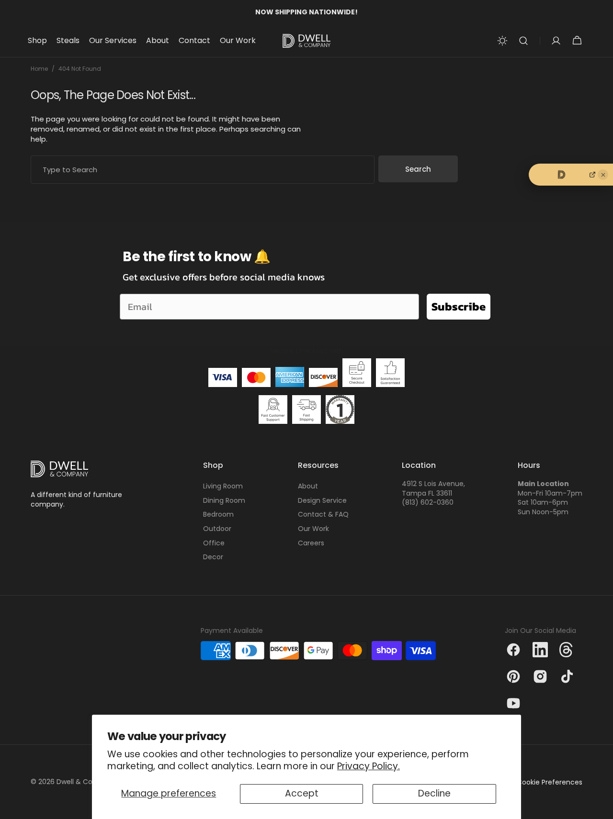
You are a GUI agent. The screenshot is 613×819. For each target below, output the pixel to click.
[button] (523, 40)
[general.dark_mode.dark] (502, 40)
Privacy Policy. (368, 766)
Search (418, 169)
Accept (301, 793)
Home (39, 69)
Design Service (322, 500)
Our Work (313, 528)
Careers (311, 543)
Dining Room (224, 500)
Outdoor (217, 528)
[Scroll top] (601, 807)
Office (214, 543)
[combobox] (203, 169)
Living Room (223, 486)
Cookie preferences (549, 782)
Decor (213, 557)
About (308, 486)
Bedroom (218, 514)
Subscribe (458, 306)
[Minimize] (603, 174)
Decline (434, 793)
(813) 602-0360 (428, 502)
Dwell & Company (86, 781)
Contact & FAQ (323, 514)
